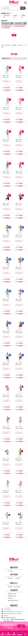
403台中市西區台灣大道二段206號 (12, 613)
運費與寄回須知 (12, 593)
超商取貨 (15, 16)
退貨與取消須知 (12, 596)
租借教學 (17, 578)
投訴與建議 (17, 586)
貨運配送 (23, 16)
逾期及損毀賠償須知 (13, 600)
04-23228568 (7, 609)
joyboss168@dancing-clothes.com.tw (13, 611)
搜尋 (23, 8)
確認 (14, 35)
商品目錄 (7, 45)
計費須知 (10, 598)
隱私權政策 (10, 627)
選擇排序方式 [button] (6, 58)
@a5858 (6, 615)
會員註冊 (10, 578)
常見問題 (10, 586)
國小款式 (20, 45)
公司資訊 (10, 571)
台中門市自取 (7, 16)
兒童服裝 (14, 45)
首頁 (2, 45)
